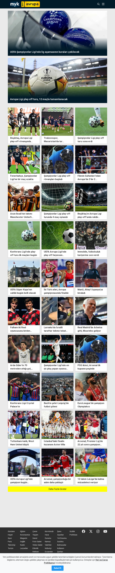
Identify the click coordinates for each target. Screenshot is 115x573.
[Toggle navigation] (104, 4)
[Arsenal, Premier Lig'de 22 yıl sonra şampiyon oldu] (91, 424)
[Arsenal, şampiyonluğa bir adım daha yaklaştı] (57, 462)
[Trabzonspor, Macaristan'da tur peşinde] (57, 121)
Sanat (35, 538)
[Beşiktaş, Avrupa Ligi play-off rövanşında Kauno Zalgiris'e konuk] (24, 121)
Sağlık (22, 541)
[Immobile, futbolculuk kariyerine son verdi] (91, 235)
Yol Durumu (62, 538)
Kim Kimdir (49, 531)
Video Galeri (37, 545)
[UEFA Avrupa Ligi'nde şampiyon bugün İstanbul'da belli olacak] (24, 462)
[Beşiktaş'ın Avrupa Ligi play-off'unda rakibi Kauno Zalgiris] (91, 197)
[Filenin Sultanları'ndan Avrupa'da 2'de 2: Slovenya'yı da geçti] (91, 159)
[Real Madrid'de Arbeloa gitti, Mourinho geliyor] (91, 311)
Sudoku (60, 541)
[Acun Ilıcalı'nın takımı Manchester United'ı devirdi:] (24, 197)
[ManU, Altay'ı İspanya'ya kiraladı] (91, 273)
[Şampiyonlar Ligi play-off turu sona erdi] (91, 121)
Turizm (10, 548)
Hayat (10, 535)
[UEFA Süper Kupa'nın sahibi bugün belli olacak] (24, 273)
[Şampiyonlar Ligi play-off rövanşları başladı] (57, 159)
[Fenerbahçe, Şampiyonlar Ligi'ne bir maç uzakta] (24, 159)
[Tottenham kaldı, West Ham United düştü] (24, 424)
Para (10, 541)
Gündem (11, 531)
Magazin (23, 538)
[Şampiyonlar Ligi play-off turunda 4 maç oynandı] (57, 197)
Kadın (22, 545)
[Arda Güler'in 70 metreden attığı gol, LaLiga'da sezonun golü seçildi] (24, 348)
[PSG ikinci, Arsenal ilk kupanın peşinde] (91, 348)
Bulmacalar (61, 545)
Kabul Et (57, 568)
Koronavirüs (25, 535)
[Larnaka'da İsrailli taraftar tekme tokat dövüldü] (57, 311)
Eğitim (22, 531)
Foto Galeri (37, 541)
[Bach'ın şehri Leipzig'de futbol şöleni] (57, 386)
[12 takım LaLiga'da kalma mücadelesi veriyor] (91, 462)
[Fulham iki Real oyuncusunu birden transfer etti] (24, 311)
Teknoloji (11, 545)
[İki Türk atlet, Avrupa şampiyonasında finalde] (57, 273)
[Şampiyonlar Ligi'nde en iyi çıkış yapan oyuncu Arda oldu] (57, 348)
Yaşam (35, 535)
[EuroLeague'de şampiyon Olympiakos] (91, 386)
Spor (10, 538)
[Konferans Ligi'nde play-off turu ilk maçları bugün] (24, 235)
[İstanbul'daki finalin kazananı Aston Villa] (57, 424)
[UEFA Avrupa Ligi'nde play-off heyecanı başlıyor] (57, 235)
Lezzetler (24, 548)
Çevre (35, 531)
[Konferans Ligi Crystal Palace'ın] (24, 386)
